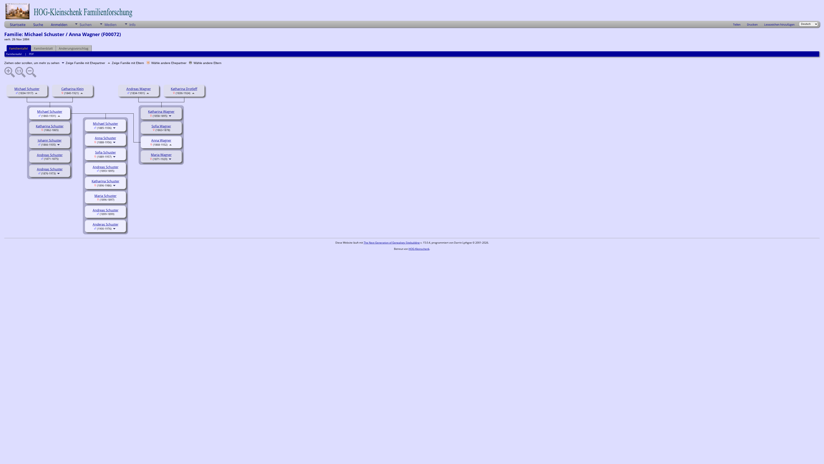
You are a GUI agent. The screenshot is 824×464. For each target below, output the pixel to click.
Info (132, 24)
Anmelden (59, 24)
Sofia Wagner (161, 126)
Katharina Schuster (50, 126)
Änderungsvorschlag (73, 48)
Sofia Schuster (105, 152)
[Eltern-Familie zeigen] (36, 93)
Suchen (86, 24)
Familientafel (18, 48)
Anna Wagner (161, 140)
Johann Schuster (50, 140)
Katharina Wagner (161, 111)
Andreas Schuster (50, 155)
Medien (111, 24)
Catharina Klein (72, 89)
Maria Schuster (105, 196)
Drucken (752, 24)
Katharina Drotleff (184, 89)
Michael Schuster (26, 89)
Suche (38, 24)
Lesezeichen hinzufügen (779, 24)
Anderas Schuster (105, 224)
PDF (31, 54)
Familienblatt (43, 48)
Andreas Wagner (138, 89)
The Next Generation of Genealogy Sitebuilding (392, 242)
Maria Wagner (161, 155)
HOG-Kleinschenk (419, 249)
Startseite (18, 24)
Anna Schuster (105, 138)
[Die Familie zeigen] (59, 144)
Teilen (737, 24)
